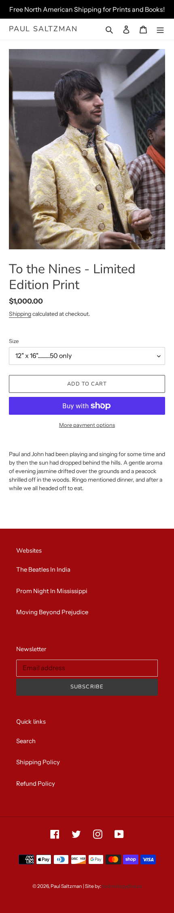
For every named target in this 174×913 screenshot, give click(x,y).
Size (14, 341)
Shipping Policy (38, 762)
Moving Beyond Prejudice (52, 612)
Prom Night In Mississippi (51, 591)
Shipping (20, 313)
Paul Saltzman (43, 29)
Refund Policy (35, 783)
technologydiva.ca (122, 886)
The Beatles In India (43, 569)
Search (26, 741)
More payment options (87, 425)
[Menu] (160, 29)
